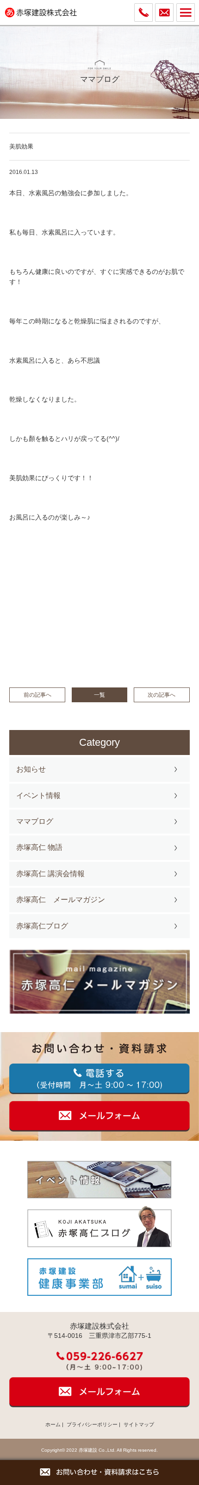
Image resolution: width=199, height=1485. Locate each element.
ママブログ (34, 821)
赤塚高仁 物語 (39, 847)
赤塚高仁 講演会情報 (50, 874)
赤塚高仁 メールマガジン (60, 899)
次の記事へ (161, 695)
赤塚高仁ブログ (42, 926)
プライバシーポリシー (92, 1424)
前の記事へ (37, 695)
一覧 (99, 695)
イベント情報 (38, 795)
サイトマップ (139, 1424)
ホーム (53, 1424)
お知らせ (31, 769)
